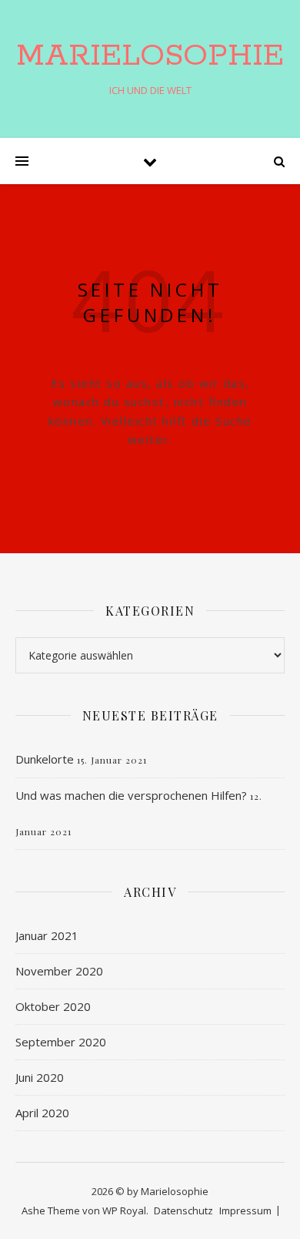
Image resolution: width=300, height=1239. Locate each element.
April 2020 (42, 1112)
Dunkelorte (44, 759)
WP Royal (124, 1210)
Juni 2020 (39, 1077)
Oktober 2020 (53, 1006)
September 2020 (60, 1041)
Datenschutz (183, 1210)
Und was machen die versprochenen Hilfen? (131, 795)
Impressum (245, 1210)
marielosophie (150, 56)
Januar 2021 (46, 935)
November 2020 (59, 971)
